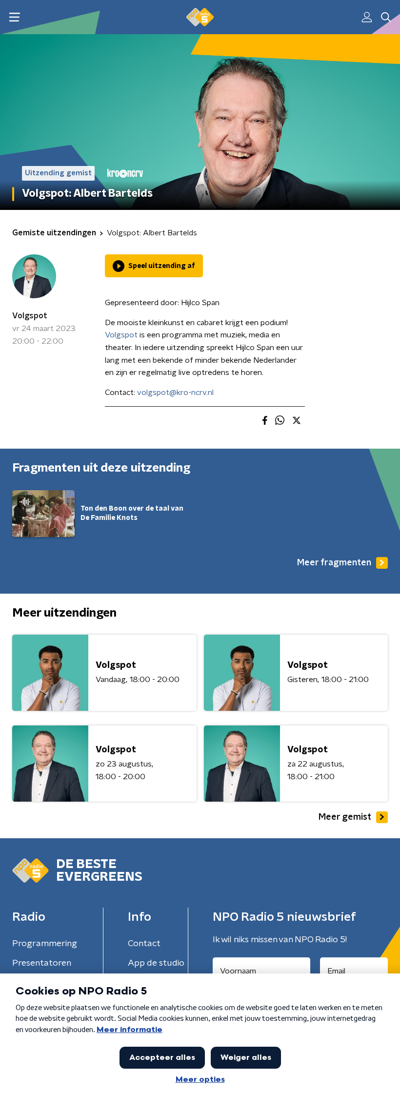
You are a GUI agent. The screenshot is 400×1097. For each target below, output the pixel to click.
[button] (14, 17)
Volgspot (29, 316)
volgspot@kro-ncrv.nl (175, 392)
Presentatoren (41, 963)
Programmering (44, 943)
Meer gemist (345, 817)
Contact (144, 943)
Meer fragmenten (334, 563)
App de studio (156, 963)
